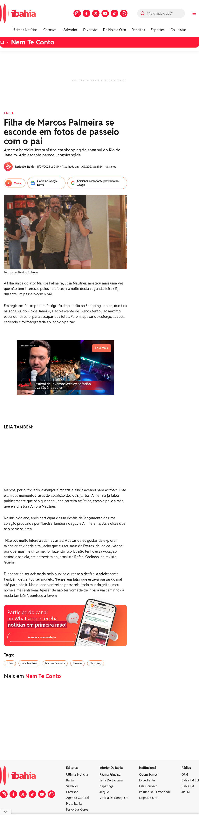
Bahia (70, 780)
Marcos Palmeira (55, 663)
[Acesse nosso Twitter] (96, 13)
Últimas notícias (77, 775)
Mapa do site (148, 798)
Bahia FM (188, 786)
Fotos (9, 663)
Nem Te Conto (32, 42)
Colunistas (178, 30)
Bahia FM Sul (190, 780)
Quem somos (148, 775)
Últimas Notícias (25, 30)
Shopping (95, 663)
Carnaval (50, 30)
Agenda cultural (77, 798)
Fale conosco (148, 786)
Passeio (77, 663)
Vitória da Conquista (114, 798)
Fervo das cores (77, 809)
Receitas (138, 30)
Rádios (186, 768)
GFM (185, 775)
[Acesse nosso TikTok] (114, 13)
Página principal (110, 775)
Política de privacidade (155, 792)
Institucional (147, 768)
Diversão (90, 30)
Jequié (104, 792)
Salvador (70, 30)
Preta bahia (74, 804)
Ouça (17, 183)
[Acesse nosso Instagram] (77, 13)
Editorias (72, 768)
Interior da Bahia (111, 768)
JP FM (186, 792)
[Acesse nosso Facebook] (86, 13)
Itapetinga (106, 786)
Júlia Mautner (29, 663)
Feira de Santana (111, 780)
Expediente (147, 780)
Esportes (158, 30)
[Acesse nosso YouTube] (105, 13)
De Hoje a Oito (114, 30)
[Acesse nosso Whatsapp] (123, 13)
